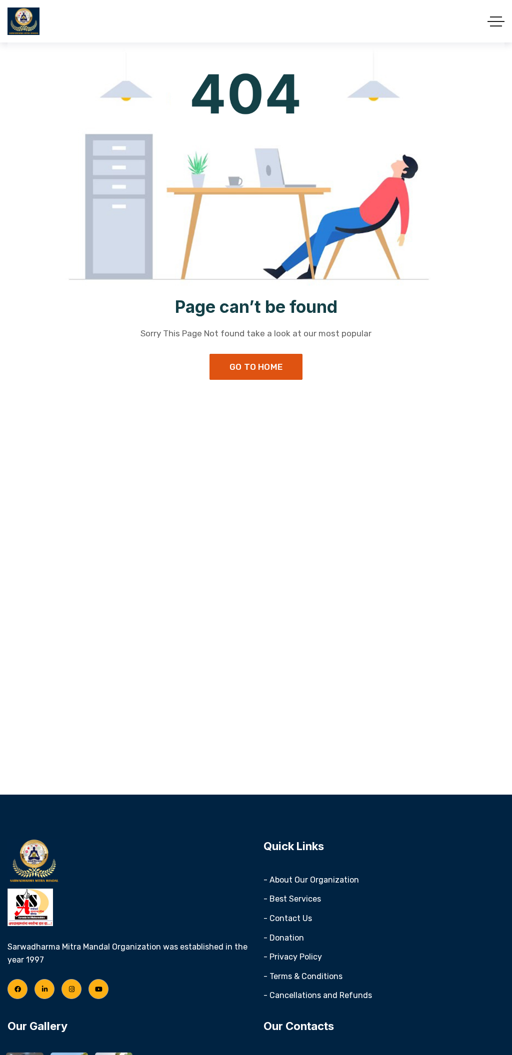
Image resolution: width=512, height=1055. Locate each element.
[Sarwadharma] (24, 21)
